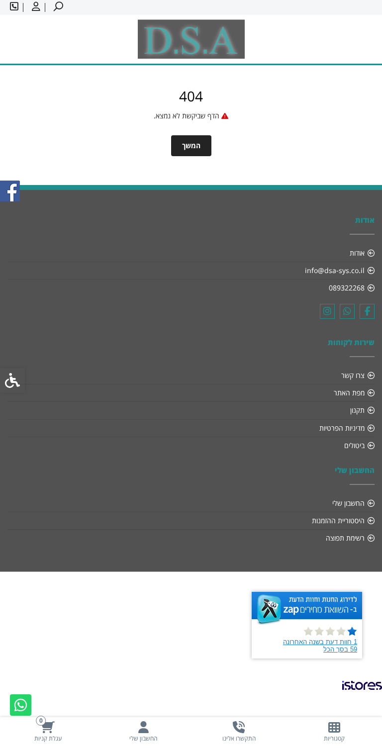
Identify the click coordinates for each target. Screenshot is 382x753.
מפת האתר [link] (349, 392)
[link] (334, 731)
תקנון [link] (357, 410)
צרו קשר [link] (353, 375)
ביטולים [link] (354, 445)
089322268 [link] (347, 287)
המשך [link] (191, 145)
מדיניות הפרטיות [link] (342, 428)
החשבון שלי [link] (348, 503)
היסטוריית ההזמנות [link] (338, 520)
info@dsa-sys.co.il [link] (335, 270)
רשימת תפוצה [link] (345, 538)
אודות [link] (357, 253)
